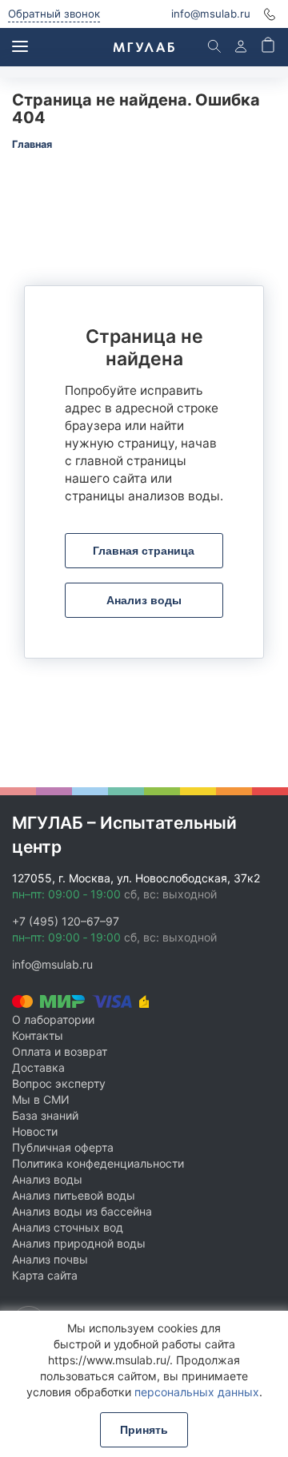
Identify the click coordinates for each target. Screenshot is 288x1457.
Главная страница (143, 550)
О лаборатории (53, 1019)
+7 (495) (270, 14)
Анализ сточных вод (67, 1227)
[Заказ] (268, 47)
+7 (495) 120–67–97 (65, 921)
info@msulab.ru (210, 13)
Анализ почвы (50, 1259)
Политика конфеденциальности (98, 1163)
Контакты (37, 1035)
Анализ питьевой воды (73, 1195)
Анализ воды (144, 600)
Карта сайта (45, 1275)
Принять (144, 1429)
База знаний (45, 1115)
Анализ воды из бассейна (82, 1211)
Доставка (38, 1067)
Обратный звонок (54, 13)
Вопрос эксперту (59, 1083)
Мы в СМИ (41, 1099)
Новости (35, 1131)
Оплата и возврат (59, 1051)
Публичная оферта (63, 1147)
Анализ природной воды (79, 1243)
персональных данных (196, 1392)
